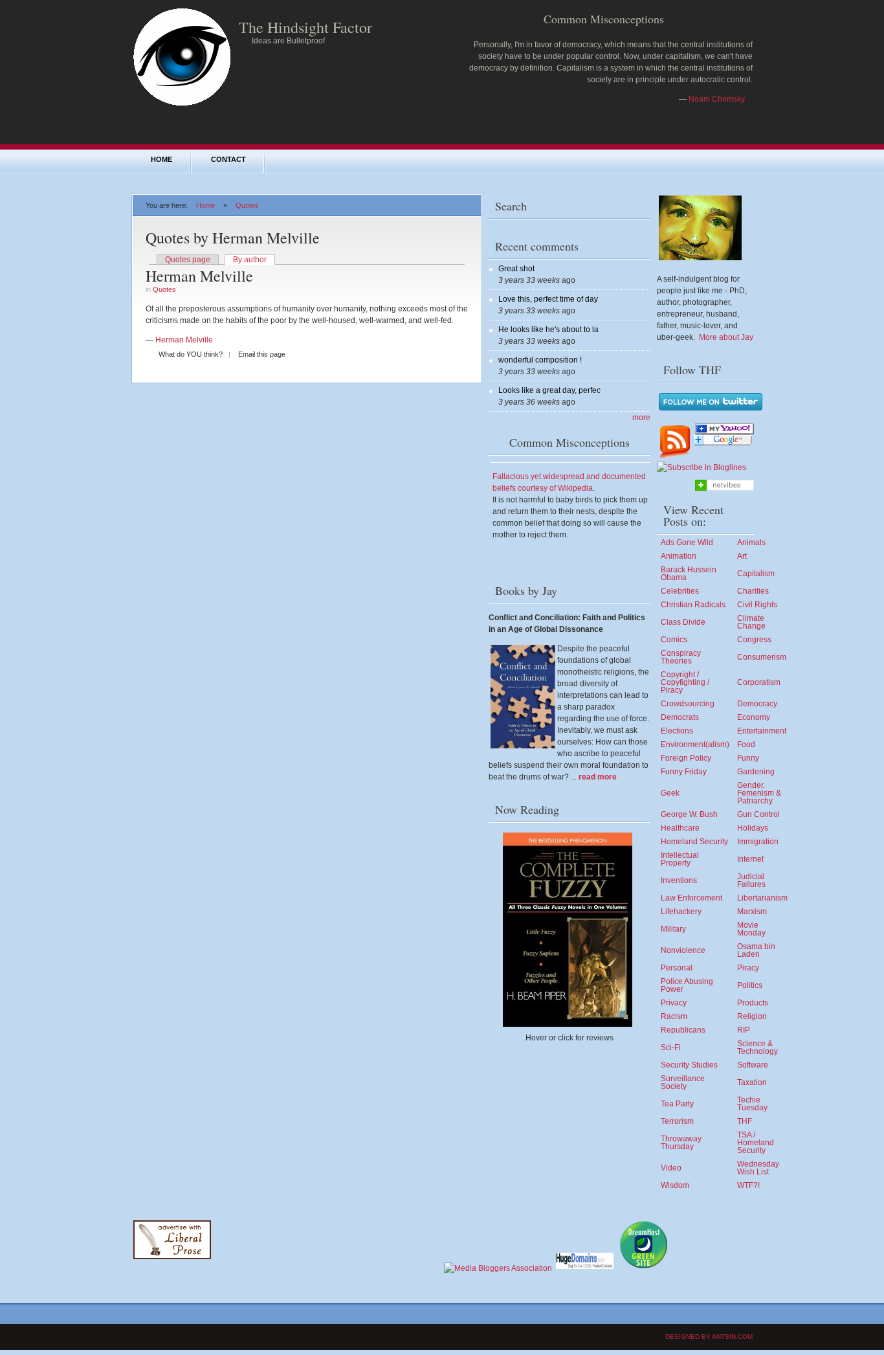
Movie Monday (751, 929)
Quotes (247, 205)
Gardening (756, 771)
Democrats (680, 717)
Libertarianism (762, 897)
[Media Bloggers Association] (498, 1268)
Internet (750, 859)
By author (250, 259)
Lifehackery (681, 911)
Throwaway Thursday (681, 1142)
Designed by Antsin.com (709, 1336)
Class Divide (683, 622)
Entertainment (761, 730)
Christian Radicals (693, 604)
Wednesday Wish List (758, 1167)
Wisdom (675, 1185)
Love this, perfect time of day (548, 299)
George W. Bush (689, 814)
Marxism (752, 911)
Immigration (758, 841)
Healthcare (680, 828)
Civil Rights (757, 604)
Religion (752, 1016)
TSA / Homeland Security (755, 1142)
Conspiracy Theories (681, 657)
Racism (674, 1016)
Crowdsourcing (687, 703)
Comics (674, 639)
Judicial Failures (751, 880)
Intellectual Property (680, 859)
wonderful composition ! (540, 359)
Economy (753, 717)
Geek (670, 793)
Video (671, 1167)
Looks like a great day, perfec (549, 390)
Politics (749, 985)
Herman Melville (199, 275)
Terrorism (677, 1121)
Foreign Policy (686, 758)
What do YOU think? (191, 354)
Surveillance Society (683, 1082)
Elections (677, 730)
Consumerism (761, 657)
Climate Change (751, 622)
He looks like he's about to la (548, 329)
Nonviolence (683, 950)
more (641, 417)
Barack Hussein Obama (688, 573)
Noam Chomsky (717, 99)
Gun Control (758, 814)
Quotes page (187, 259)
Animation (678, 556)
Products (752, 1002)
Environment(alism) (695, 744)
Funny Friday (684, 771)
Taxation (752, 1082)
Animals (751, 542)
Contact (228, 159)
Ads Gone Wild (687, 542)
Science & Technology (757, 1047)
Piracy (748, 967)
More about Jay (726, 337)
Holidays (752, 828)
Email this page (261, 354)
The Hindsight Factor (305, 27)
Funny (748, 758)
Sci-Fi (671, 1047)
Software (752, 1064)
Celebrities (680, 591)
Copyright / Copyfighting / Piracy (685, 682)
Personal (676, 967)
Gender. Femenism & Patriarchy (759, 793)
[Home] (181, 104)
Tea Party (677, 1103)
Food (746, 744)
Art (742, 556)
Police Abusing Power (687, 985)
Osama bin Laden (756, 950)
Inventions (679, 880)
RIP (743, 1030)
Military (673, 929)
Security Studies (689, 1064)
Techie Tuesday (752, 1103)
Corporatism (758, 682)
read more (598, 776)
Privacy (674, 1002)
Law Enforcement (691, 897)
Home (161, 159)
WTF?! (748, 1185)
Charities (753, 591)
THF (744, 1121)
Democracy (757, 703)
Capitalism (756, 573)
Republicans (683, 1030)
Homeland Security (694, 841)
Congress (754, 639)
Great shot (516, 268)
